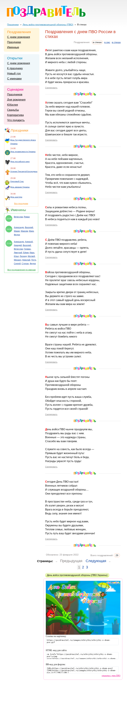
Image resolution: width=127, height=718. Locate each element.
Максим (24, 231)
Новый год (14, 73)
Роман (27, 217)
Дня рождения (16, 99)
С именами (14, 78)
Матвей (31, 256)
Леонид (23, 256)
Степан (25, 263)
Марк (31, 231)
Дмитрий (18, 252)
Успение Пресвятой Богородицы (23, 171)
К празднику (15, 68)
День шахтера (16, 197)
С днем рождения (18, 37)
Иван (32, 252)
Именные (13, 47)
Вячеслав (18, 217)
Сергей (17, 263)
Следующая (96, 561)
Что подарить (16, 120)
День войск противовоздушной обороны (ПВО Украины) (77, 575)
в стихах (116, 42)
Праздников (14, 94)
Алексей (29, 242)
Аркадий (18, 245)
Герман (27, 249)
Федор (17, 235)
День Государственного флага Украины (23, 142)
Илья (16, 256)
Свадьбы (13, 109)
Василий (29, 227)
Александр (19, 227)
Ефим (26, 252)
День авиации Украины (20, 187)
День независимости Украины (23, 152)
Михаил (17, 260)
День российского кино (20, 162)
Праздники (13, 24)
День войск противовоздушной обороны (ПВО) (48, 24)
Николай (26, 260)
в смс (107, 42)
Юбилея (12, 104)
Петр (33, 260)
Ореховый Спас (17, 181)
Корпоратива (15, 115)
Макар (17, 231)
